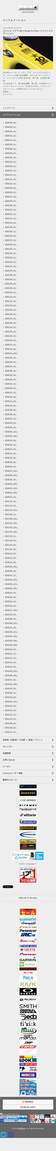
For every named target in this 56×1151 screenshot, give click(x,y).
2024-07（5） (11, 197)
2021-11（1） (11, 301)
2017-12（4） (11, 501)
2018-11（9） (11, 453)
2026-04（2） (11, 131)
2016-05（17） (11, 584)
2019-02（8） (11, 440)
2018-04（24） (11, 484)
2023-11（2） (11, 223)
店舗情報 (7, 753)
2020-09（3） (11, 358)
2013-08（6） (11, 728)
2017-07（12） (11, 523)
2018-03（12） (11, 488)
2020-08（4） (11, 362)
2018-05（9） (11, 479)
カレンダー (8, 746)
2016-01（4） (11, 601)
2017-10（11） (11, 510)
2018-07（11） (11, 471)
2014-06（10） (11, 684)
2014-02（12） (11, 701)
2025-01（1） (11, 170)
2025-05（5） (11, 157)
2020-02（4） (11, 388)
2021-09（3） (11, 310)
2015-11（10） (11, 610)
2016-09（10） (11, 566)
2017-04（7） (11, 536)
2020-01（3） (11, 392)
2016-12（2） (11, 553)
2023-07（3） (11, 240)
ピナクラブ (8, 94)
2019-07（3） (11, 418)
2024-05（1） (11, 205)
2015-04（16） (11, 640)
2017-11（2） (11, 506)
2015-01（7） (11, 654)
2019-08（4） (11, 414)
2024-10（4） (11, 183)
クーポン (7, 766)
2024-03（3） (11, 210)
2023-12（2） (11, 218)
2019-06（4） (11, 423)
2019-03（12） (11, 436)
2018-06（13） (11, 475)
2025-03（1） (11, 166)
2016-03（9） (11, 593)
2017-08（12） (11, 519)
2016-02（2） (11, 597)
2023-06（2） (11, 244)
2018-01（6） (11, 497)
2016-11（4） (11, 558)
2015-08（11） (11, 623)
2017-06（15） (11, 527)
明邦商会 (21, 1129)
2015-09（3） (11, 619)
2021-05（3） (11, 327)
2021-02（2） (11, 340)
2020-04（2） (11, 379)
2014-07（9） (11, 680)
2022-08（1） (11, 279)
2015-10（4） (11, 614)
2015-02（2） (11, 649)
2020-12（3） (11, 344)
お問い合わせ (9, 760)
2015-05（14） (11, 636)
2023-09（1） (11, 231)
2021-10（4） (11, 305)
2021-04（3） (11, 331)
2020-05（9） (11, 375)
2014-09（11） (11, 671)
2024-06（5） (11, 201)
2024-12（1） (11, 175)
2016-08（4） (11, 571)
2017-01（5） (11, 549)
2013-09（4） (11, 723)
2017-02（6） (11, 545)
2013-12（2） (11, 710)
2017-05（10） (11, 532)
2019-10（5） (11, 405)
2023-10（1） (11, 227)
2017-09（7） (11, 514)
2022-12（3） (11, 262)
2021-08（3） (11, 314)
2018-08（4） (11, 466)
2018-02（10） (11, 492)
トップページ (9, 108)
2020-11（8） (11, 349)
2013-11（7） (11, 714)
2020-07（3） (11, 366)
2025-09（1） (11, 144)
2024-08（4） (11, 192)
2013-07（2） (11, 732)
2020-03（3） (11, 384)
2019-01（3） (11, 445)
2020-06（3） (11, 371)
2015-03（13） (11, 645)
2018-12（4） (11, 449)
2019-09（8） (11, 410)
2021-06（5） (11, 323)
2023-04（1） (11, 253)
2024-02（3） (11, 214)
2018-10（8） (11, 458)
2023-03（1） (11, 257)
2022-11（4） (11, 266)
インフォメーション (12, 115)
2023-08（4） (11, 236)
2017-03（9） (11, 540)
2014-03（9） (11, 697)
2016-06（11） (11, 580)
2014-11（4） (11, 662)
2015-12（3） (11, 606)
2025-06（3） (11, 153)
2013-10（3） (11, 719)
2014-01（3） (11, 706)
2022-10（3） (11, 270)
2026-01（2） (11, 136)
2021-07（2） (11, 318)
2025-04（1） (11, 162)
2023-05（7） (11, 249)
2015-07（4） (11, 627)
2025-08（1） (11, 149)
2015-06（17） (11, 632)
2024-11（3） (11, 179)
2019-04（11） (11, 432)
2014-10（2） (11, 667)
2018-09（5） (11, 462)
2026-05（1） (11, 127)
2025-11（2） (11, 140)
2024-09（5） (11, 188)
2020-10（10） (11, 353)
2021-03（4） (11, 336)
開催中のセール (10, 780)
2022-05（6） (11, 284)
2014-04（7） (11, 693)
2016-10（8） (11, 562)
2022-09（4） (11, 275)
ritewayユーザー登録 (13, 773)
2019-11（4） (11, 401)
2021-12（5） (11, 297)
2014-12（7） (11, 658)
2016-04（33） (11, 588)
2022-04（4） (11, 288)
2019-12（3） (11, 397)
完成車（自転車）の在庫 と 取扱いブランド (23, 740)
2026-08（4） (11, 123)
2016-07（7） (11, 575)
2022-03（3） (11, 292)
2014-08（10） (11, 675)
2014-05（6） (11, 688)
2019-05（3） (11, 427)
